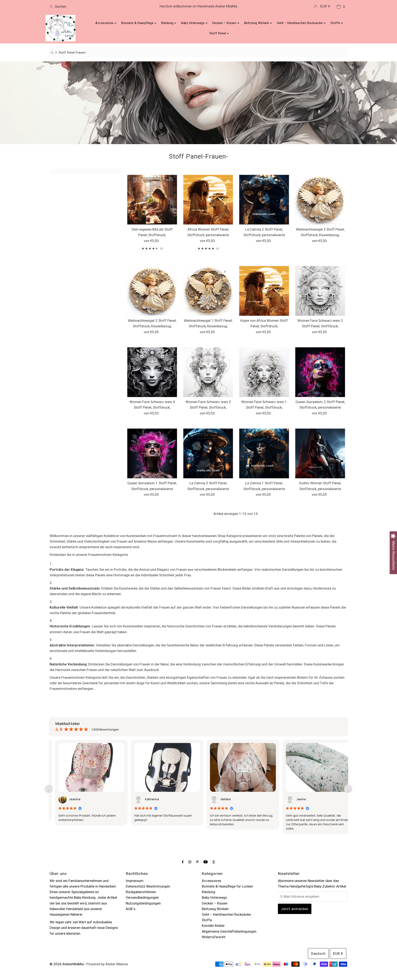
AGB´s (130, 909)
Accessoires (105, 23)
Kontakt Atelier (213, 926)
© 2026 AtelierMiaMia (67, 964)
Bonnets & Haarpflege (137, 23)
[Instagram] (189, 862)
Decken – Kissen (224, 23)
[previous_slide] (49, 789)
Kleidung (168, 23)
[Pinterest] (197, 862)
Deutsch (318, 953)
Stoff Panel (218, 33)
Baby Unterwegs (193, 23)
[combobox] (97, 6)
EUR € (325, 6)
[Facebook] (183, 862)
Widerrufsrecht (213, 937)
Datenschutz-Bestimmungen (148, 886)
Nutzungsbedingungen (143, 903)
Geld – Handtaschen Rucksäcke (300, 23)
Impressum (134, 881)
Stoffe (336, 23)
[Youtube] (205, 862)
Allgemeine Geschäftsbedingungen (229, 931)
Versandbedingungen (142, 897)
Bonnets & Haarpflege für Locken (227, 886)
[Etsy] (214, 862)
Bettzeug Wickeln (257, 23)
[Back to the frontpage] (53, 52)
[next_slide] (348, 789)
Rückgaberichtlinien (141, 892)
